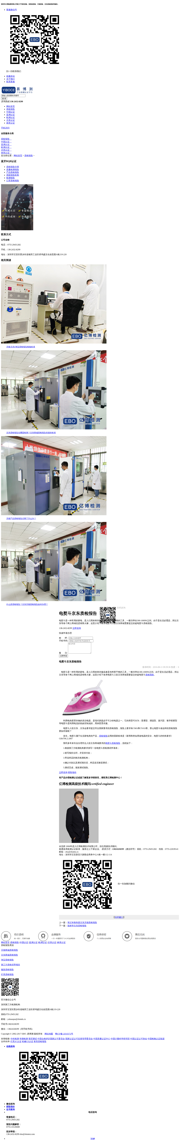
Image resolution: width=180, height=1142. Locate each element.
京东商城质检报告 (9, 955)
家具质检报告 (40, 1041)
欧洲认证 (10, 117)
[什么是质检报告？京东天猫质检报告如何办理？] (53, 600)
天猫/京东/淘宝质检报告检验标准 (20, 347)
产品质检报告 (12, 172)
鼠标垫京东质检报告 (76, 926)
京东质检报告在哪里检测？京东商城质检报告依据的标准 (31, 433)
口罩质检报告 (12, 180)
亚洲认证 (10, 115)
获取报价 (72, 772)
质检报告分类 (12, 167)
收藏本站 (10, 76)
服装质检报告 (7, 969)
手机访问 (5, 128)
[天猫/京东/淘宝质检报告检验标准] (53, 343)
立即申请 (63, 656)
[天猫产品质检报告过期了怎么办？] (53, 514)
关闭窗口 (119, 917)
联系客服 (10, 82)
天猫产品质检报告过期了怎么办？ (21, 518)
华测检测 (24, 1039)
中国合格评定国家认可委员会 (51, 1039)
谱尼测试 (32, 1039)
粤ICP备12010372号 (64, 1034)
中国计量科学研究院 (120, 1039)
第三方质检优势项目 (10, 965)
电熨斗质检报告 (112, 743)
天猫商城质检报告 (9, 950)
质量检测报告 (12, 169)
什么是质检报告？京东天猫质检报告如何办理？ (27, 604)
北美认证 (10, 120)
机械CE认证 (27, 1041)
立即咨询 (76, 628)
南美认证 (10, 123)
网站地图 (49, 1034)
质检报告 (10, 109)
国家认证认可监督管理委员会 (79, 1039)
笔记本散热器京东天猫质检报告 (82, 922)
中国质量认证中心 (101, 1039)
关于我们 (10, 79)
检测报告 (10, 178)
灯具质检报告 (7, 974)
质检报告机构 (12, 175)
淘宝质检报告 (7, 960)
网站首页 (10, 106)
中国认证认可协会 (138, 1039)
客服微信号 (11, 10)
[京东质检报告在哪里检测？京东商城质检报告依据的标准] (53, 429)
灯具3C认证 (16, 1041)
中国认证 (10, 112)
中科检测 (15, 1039)
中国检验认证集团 (156, 1039)
